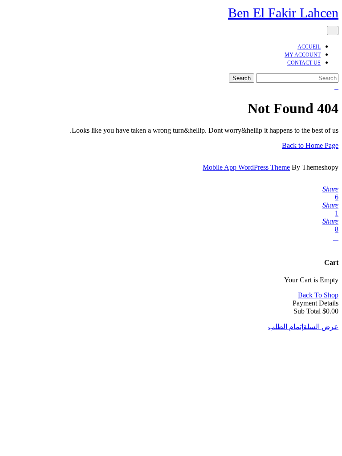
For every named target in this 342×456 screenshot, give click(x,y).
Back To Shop (318, 295)
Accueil (309, 47)
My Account (303, 55)
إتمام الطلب (285, 326)
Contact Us (304, 63)
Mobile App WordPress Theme (246, 167)
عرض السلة (320, 326)
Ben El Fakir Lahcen (283, 12)
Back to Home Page (310, 145)
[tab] (332, 30)
